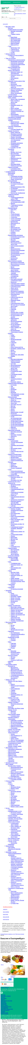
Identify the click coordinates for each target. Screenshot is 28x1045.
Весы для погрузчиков (17, 771)
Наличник (13, 463)
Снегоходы (11, 761)
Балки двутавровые (16, 398)
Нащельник (14, 466)
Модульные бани (15, 40)
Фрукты (13, 657)
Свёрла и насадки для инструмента (17, 297)
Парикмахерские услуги (15, 811)
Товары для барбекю (16, 90)
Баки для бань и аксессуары (15, 101)
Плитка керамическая (17, 460)
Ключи (13, 310)
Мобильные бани (15, 38)
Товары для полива (16, 137)
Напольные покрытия (14, 430)
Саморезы (13, 342)
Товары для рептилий (17, 613)
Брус (12, 211)
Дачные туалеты (15, 34)
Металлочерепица (16, 365)
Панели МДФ (14, 560)
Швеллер (13, 427)
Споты (12, 452)
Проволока (14, 413)
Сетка (9, 469)
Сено (12, 604)
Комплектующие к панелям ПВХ (16, 501)
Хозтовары (11, 149)
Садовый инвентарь (16, 135)
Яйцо (9, 663)
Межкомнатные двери (17, 579)
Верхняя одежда (15, 800)
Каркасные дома (15, 47)
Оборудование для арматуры (16, 328)
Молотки (13, 307)
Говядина (13, 643)
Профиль (13, 486)
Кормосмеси (14, 601)
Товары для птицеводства (18, 614)
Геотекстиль (14, 257)
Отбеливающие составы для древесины (17, 394)
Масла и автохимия (13, 752)
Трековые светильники (17, 445)
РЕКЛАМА (5, 914)
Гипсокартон (14, 487)
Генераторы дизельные (17, 62)
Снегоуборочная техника (18, 285)
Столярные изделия (13, 475)
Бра (12, 446)
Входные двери (15, 572)
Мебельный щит (15, 227)
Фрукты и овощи (13, 655)
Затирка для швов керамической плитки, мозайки (17, 510)
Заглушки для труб (16, 404)
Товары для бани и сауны (15, 96)
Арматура (13, 400)
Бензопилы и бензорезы (17, 262)
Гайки (12, 335)
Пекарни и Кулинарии (14, 849)
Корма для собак (15, 598)
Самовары (13, 737)
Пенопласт (14, 259)
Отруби (13, 602)
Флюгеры (13, 375)
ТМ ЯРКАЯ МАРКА (7, 907)
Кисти (12, 267)
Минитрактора (15, 121)
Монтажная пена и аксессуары (16, 243)
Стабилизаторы (15, 66)
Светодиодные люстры (17, 451)
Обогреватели (14, 78)
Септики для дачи (16, 147)
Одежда (10, 784)
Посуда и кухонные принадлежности (13, 731)
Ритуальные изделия (14, 838)
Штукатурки (14, 539)
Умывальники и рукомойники (15, 145)
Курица (13, 647)
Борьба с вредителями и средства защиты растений (17, 140)
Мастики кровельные (17, 359)
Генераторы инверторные (18, 64)
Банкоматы (11, 844)
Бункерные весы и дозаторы (16, 769)
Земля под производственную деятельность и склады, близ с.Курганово (17, 872)
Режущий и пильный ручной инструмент (16, 279)
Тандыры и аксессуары (17, 88)
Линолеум (14, 436)
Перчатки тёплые (15, 787)
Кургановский (15, 898)
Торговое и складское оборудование (11, 763)
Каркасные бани (15, 41)
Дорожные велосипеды (17, 675)
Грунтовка (14, 384)
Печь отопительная (16, 109)
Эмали (12, 387)
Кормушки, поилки (16, 607)
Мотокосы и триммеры (17, 291)
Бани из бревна (15, 43)
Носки (12, 785)
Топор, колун (14, 288)
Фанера (13, 203)
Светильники (14, 440)
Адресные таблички (13, 555)
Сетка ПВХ (14, 474)
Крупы (13, 625)
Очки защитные (15, 805)
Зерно (12, 593)
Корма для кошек (15, 599)
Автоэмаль (11, 759)
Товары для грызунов (16, 610)
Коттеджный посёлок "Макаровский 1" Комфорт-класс (17, 894)
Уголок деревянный (16, 468)
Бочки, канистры (15, 132)
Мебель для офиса (13, 702)
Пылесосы (13, 282)
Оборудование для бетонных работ (16, 826)
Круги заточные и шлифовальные (16, 325)
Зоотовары (8, 590)
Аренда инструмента (14, 821)
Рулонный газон (15, 69)
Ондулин (13, 363)
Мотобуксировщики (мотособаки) (16, 322)
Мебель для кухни (13, 697)
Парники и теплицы (16, 134)
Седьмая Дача (14, 903)
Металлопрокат (12, 397)
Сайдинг (13, 505)
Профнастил (14, 369)
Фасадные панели (16, 504)
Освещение (11, 439)
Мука (12, 626)
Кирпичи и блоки (16, 484)
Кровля (10, 357)
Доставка (10, 809)
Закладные (14, 403)
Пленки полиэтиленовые (18, 250)
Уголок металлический (17, 425)
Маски (13, 793)
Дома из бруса (15, 49)
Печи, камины (12, 97)
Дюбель (13, 336)
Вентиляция (11, 173)
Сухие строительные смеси (15, 507)
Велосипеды (11, 666)
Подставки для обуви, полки (16, 708)
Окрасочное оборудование (14, 832)
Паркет (13, 437)
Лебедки (13, 301)
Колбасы (13, 638)
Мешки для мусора (16, 152)
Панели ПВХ (14, 558)
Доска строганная (16, 218)
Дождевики (14, 796)
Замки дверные (15, 578)
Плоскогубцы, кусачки (17, 312)
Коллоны (13, 224)
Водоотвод (11, 174)
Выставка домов (10, 26)
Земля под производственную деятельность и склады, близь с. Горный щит (17, 878)
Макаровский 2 (15, 897)
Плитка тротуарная (16, 456)
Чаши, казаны (14, 738)
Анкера (13, 353)
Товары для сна (12, 709)
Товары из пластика (16, 165)
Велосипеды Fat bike (16, 670)
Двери (10, 570)
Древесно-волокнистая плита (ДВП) (17, 198)
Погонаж (10, 462)
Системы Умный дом (17, 129)
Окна (9, 561)
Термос (13, 734)
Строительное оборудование (15, 823)
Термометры (14, 159)
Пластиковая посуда (16, 735)
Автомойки (14, 842)
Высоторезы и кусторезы (18, 264)
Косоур (13, 226)
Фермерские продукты (17, 629)
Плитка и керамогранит (14, 454)
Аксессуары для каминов (18, 99)
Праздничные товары (14, 714)
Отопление (11, 587)
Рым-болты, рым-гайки (17, 354)
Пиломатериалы (16, 2)
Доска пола (14, 217)
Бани (9, 35)
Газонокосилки (15, 265)
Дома (9, 46)
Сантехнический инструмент (15, 835)
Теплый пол (14, 551)
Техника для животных (17, 620)
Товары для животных (14, 605)
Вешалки (10, 706)
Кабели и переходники (17, 726)
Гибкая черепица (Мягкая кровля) (15, 361)
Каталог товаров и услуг (9, 934)
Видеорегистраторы (16, 722)
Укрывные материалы (17, 143)
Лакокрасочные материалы (15, 383)
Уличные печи (15, 91)
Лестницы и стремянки (14, 117)
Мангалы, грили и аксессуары (16, 81)
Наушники (14, 799)
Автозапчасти (12, 750)
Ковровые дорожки (16, 434)
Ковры (12, 433)
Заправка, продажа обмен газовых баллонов (15, 819)
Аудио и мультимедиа (17, 723)
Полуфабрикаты (15, 632)
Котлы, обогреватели (14, 70)
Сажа (12, 545)
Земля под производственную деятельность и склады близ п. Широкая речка (17, 859)
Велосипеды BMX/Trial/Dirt (15, 668)
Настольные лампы (16, 448)
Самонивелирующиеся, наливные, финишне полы (17, 528)
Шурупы (13, 351)
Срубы (12, 52)
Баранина (13, 644)
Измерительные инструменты (15, 269)
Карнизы (13, 569)
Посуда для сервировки (17, 740)
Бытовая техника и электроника (13, 718)
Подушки (13, 712)
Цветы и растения (13, 167)
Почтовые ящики (15, 164)
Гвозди (13, 338)
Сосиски (13, 640)
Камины (13, 103)
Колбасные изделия (13, 637)
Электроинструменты (17, 332)
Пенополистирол (15, 248)
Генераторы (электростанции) (16, 829)
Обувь (10, 782)
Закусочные (11, 847)
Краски (13, 391)
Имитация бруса (15, 223)
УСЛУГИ (3, 997)
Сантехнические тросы (17, 303)
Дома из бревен (15, 50)
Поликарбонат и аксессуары (15, 367)
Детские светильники (17, 442)
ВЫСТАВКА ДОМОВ (6, 996)
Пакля (12, 247)
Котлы (12, 79)
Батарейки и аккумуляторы (15, 553)
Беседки (10, 28)
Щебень (13, 540)
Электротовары (12, 548)
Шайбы (13, 356)
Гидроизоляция (15, 238)
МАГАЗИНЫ (6, 912)
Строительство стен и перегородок (14, 482)
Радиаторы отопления (17, 589)
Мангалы (13, 82)
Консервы (13, 651)
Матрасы (13, 711)
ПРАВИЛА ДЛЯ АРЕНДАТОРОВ (4, 1013)
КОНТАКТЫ (6, 919)
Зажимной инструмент (17, 313)
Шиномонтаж (12, 753)
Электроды (14, 428)
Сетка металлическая (17, 471)
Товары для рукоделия (14, 729)
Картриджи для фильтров (18, 192)
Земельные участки (11, 852)
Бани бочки (14, 37)
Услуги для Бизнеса (13, 839)
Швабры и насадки (16, 158)
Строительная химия (16, 534)
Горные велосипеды (16, 672)
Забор (12, 32)
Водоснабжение (12, 180)
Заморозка (11, 631)
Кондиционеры (15, 549)
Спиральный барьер (16, 415)
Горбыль (13, 232)
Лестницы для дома (16, 480)
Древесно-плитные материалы (13, 195)
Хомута (13, 345)
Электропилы (14, 289)
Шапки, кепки (15, 788)
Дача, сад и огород (11, 58)
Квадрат (13, 406)
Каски (12, 794)
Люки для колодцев (16, 179)
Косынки (13, 407)
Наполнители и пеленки (17, 608)
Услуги (8, 808)
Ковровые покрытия (16, 431)
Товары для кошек (16, 619)
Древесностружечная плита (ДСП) (17, 205)
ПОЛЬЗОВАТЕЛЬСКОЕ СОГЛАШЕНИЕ (6, 1007)
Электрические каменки (17, 115)
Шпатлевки (14, 537)
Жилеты (13, 802)
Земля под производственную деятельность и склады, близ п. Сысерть (17, 884)
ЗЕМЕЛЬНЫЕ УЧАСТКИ (6, 1000)
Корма (10, 592)
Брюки (13, 803)
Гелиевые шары (15, 716)
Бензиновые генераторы (17, 61)
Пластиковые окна (16, 567)
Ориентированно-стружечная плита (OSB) (18, 201)
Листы (12, 409)
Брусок (13, 212)
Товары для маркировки (17, 292)
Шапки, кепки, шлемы (17, 806)
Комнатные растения (16, 170)
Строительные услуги (14, 817)
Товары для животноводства (15, 616)
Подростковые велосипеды (15, 677)
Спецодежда (11, 790)
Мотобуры (14, 277)
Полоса (13, 410)
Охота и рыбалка (10, 53)
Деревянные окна (16, 563)
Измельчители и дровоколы (15, 294)
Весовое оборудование (14, 765)
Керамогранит (15, 457)
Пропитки (13, 389)
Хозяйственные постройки (15, 29)
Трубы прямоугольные (17, 421)
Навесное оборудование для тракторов (17, 124)
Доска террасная (15, 220)
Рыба (9, 649)
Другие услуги (12, 841)
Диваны (13, 690)
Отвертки (13, 309)
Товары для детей (13, 744)
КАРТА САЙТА (4, 1005)
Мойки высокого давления (15, 272)
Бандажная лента (15, 401)
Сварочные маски (16, 286)
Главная (2, 934)
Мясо (9, 641)
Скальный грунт (15, 546)
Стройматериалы (6, 2)
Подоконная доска (16, 229)
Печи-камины (14, 114)
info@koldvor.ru (18, 9)
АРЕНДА (5, 909)
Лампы (13, 443)
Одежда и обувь (10, 781)
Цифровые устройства (17, 720)
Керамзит (13, 514)
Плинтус (13, 465)
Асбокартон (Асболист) (17, 499)
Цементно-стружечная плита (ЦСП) (17, 492)
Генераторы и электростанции (16, 59)
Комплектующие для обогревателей (16, 72)
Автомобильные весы (17, 767)
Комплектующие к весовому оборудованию (17, 774)
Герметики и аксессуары (17, 236)
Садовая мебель (12, 94)
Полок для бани (15, 230)
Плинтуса (13, 495)
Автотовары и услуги (11, 747)
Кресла (13, 684)
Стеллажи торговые (16, 779)
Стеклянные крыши (16, 374)
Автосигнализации (16, 725)
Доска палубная (15, 215)
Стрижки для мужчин (17, 814)
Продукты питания (11, 622)
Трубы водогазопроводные (16, 417)
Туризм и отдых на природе (16, 55)
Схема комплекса (5, 13)
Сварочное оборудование (18, 283)
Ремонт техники (12, 815)
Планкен (13, 233)
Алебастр (13, 542)
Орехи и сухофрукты (16, 660)
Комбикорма (14, 595)
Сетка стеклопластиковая (18, 472)
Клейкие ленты (15, 241)
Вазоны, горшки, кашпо (14, 746)
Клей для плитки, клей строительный (17, 520)
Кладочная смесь (15, 513)
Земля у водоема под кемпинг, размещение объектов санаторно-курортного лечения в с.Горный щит (17, 865)
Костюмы (13, 797)
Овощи (13, 658)
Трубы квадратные (16, 422)
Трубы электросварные (17, 424)
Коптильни (14, 84)
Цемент (13, 536)
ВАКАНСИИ (6, 916)
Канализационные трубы (18, 186)
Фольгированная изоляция (15, 255)
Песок (12, 522)
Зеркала (13, 691)
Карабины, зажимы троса (18, 348)
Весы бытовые (15, 153)
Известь (13, 543)
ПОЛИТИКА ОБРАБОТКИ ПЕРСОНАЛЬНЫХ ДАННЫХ (7, 1010)
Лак (12, 386)
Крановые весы (15, 776)
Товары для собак (15, 611)
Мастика (13, 239)
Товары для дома (10, 679)
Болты (12, 350)
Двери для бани (15, 573)
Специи (13, 628)
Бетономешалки (15, 330)
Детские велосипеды (16, 673)
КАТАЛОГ (5, 24)
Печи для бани (15, 108)
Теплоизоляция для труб (17, 253)
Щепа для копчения (16, 93)
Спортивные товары (11, 664)
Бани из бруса (15, 44)
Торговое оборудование (14, 777)
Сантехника (11, 584)
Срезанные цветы (16, 168)
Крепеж (10, 333)
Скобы (12, 344)
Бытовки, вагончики (16, 31)
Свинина (13, 646)
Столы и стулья (15, 699)
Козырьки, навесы (16, 381)
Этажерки (13, 693)
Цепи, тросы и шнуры (17, 347)
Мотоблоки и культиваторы (14, 275)
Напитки (10, 661)
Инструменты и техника (15, 261)
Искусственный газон (14, 67)
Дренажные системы (16, 176)
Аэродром (13, 891)
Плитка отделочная (16, 459)
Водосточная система (17, 177)
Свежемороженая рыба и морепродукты (18, 634)
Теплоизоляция (15, 251)
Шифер (13, 377)
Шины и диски (12, 755)
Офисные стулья (15, 700)
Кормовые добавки (16, 596)
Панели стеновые (13, 557)
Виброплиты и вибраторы (15, 319)
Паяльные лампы (15, 300)
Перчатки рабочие (16, 791)
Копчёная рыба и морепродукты (15, 653)
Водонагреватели (15, 182)
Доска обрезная (15, 214)
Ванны (13, 586)
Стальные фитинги (16, 419)
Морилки (13, 392)
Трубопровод (14, 188)
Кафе (9, 850)
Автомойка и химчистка (15, 749)
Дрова (12, 56)
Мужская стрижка (16, 812)
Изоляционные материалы (15, 235)
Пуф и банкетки (15, 688)
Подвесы (13, 449)
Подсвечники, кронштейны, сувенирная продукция (16, 742)
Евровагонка (14, 221)
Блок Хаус (13, 209)
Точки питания (10, 846)
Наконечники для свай (17, 412)
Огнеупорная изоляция (17, 245)
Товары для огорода (13, 131)
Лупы (12, 150)
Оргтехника (14, 728)
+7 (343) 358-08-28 (19, 7)
